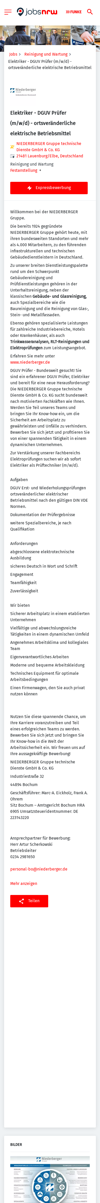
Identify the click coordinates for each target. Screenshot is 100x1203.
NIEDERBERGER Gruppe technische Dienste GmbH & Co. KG (48, 146)
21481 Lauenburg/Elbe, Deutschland (49, 155)
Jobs (13, 54)
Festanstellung (23, 170)
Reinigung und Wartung (45, 54)
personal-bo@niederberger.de (38, 869)
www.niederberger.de (30, 362)
